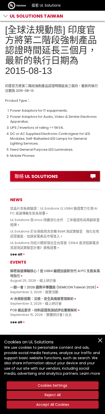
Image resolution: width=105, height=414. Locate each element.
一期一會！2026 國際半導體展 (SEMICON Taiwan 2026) (53, 287)
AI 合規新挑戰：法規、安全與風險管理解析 (42, 298)
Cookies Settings (52, 385)
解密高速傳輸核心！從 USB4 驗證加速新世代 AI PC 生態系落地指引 (55, 273)
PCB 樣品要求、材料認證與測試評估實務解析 (43, 310)
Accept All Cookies (52, 404)
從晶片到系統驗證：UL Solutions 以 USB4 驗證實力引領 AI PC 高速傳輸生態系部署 (53, 211)
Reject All (53, 394)
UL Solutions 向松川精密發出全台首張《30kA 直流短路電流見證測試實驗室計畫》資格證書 (54, 245)
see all (16, 254)
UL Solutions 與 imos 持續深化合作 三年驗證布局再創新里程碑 (55, 222)
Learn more (90, 373)
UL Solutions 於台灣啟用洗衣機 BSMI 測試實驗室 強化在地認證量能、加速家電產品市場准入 (54, 234)
